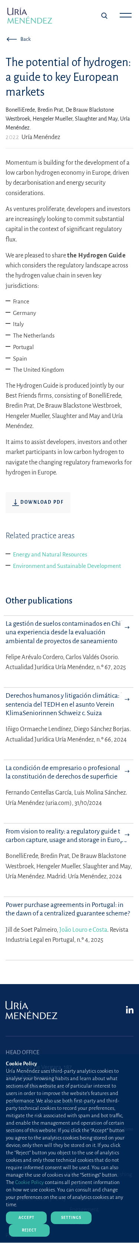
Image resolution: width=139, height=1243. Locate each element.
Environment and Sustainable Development (67, 566)
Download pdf (41, 502)
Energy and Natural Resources (50, 554)
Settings (71, 1218)
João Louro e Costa (83, 929)
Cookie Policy (29, 1182)
